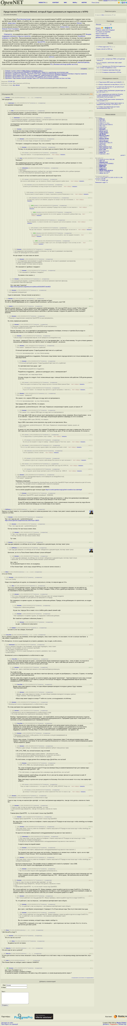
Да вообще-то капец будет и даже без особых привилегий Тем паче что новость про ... (54, 791)
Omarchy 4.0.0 (103, 162)
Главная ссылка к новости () (24, 71)
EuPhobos (8, 509)
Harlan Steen (64, 27)
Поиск (93, 2)
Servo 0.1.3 (102, 122)
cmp (21, 158)
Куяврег (14, 627)
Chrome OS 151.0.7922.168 (106, 159)
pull (107, 180)
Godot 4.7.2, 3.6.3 (104, 123)
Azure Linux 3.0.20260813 (106, 163)
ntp (14, 85)
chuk (7, 960)
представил (12, 23)
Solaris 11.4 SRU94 (104, 172)
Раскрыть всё (85, 94)
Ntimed (79, 23)
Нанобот (10, 298)
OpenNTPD (41, 42)
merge (103, 180)
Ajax (61, 94)
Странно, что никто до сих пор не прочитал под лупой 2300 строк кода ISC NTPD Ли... (52, 465)
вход (109, 0)
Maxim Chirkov (121, 1022)
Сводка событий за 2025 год (104, 49)
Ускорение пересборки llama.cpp (111, 70)
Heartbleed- (82, 36)
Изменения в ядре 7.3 (101, 182)
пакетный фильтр (83, 62)
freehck (11, 306)
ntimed (17, 85)
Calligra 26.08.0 (103, 133)
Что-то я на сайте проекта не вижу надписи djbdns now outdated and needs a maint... (51, 447)
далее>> (123, 155)
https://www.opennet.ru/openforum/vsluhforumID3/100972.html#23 (30, 286)
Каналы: (98, 28)
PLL (51, 64)
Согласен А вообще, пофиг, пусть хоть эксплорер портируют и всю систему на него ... (59, 243)
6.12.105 (110, 177)
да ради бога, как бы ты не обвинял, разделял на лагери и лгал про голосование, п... (55, 200)
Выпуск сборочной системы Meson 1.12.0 (111, 84)
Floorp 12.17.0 (103, 131)
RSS (91, 94)
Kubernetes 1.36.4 (104, 154)
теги (97, 2)
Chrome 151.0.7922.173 (105, 142)
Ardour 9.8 (102, 152)
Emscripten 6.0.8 (104, 151)
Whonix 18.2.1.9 (103, 173)
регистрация (114, 0)
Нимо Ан (8, 948)
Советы (110, 55)
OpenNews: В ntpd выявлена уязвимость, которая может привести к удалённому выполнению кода (36, 72)
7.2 (100, 180)
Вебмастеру (122, 1024)
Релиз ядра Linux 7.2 (105, 46)
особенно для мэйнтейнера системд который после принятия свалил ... (50, 186)
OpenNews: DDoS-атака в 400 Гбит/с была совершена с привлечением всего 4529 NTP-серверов (36, 75)
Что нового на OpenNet (103, 32)
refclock (51, 57)
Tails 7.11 (102, 160)
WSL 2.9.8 (102, 126)
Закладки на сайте (7, 1022)
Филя (6, 571)
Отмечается (8, 34)
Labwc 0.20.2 (103, 137)
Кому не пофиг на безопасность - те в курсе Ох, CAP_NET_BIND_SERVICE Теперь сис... (53, 786)
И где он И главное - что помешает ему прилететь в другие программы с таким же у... (54, 389)
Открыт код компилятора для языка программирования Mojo (108, 107)
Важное (110, 43)
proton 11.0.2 (102, 127)
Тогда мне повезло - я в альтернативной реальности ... (43, 154)
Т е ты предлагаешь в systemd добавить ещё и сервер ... (44, 436)
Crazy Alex (8, 634)
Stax (13, 585)
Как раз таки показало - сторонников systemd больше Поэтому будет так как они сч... (60, 229)
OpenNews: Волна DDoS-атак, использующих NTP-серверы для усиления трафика (31, 76)
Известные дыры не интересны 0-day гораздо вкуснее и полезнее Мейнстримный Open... (53, 384)
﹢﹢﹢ (26, 97)
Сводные (112, 30)
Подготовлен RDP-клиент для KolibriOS (110, 82)
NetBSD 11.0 (102, 169)
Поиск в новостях (101, 33)
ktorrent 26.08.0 (103, 141)
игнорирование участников (78, 977)
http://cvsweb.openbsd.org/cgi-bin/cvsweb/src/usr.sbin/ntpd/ (64, 489)
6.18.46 (105, 177)
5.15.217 (97, 179)
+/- (79, 94)
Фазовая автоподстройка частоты (65, 64)
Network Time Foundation (10, 29)
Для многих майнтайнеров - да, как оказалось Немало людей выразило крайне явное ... (52, 181)
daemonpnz (11, 103)
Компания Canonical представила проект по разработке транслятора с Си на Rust (110, 103)
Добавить (106, 1024)
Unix (103, 15)
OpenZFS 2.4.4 (103, 130)
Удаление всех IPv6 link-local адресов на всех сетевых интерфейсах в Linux (111, 67)
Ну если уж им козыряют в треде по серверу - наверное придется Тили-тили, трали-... (54, 442)
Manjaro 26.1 (103, 165)
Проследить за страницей (9, 1024)
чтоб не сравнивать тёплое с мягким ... (41, 452)
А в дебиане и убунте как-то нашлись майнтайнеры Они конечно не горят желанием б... (54, 460)
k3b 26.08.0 (102, 134)
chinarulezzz (25, 168)
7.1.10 (101, 177)
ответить (22, 97)
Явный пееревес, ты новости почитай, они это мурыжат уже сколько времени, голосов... (56, 222)
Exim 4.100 (102, 149)
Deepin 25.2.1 (103, 167)
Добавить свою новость (103, 37)
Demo (7, 930)
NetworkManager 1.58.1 (105, 148)
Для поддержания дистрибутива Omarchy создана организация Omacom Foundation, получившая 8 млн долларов (110, 96)
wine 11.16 (102, 128)
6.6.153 (116, 177)
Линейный (74, 94)
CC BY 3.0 (11, 81)
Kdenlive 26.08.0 (104, 138)
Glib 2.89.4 (102, 120)
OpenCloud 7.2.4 (103, 140)
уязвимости (6, 38)
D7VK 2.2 (102, 119)
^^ (27, 103)
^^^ (29, 103)
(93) (12, 94)
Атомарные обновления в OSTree (111, 72)
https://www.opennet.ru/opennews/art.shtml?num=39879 (22, 520)
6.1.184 (120, 177)
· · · (30, 97)
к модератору (38, 97)
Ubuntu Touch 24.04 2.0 (106, 170)
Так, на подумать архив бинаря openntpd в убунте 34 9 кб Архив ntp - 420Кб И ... (52, 471)
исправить (84, 68)
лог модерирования (89, 977)
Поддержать (114, 1024)
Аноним (7, 97)
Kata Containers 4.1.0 (105, 147)
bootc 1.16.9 (102, 145)
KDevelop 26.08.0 (104, 135)
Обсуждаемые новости (110, 78)
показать (62, 154)
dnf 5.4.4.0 (102, 144)
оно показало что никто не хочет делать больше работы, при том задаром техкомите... (57, 235)
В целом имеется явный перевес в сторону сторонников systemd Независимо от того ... (57, 194)
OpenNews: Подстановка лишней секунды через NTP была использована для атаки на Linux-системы (38, 78)
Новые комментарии (102, 35)
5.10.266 (103, 179)
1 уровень (67, 94)
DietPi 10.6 (102, 166)
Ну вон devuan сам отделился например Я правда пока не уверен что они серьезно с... (58, 208)
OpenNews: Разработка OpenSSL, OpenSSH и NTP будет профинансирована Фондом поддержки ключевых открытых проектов (46, 74)
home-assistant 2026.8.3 (106, 124)
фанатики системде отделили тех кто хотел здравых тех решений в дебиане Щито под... (58, 214)
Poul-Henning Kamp (23, 19)
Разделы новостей (102, 30)
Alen (12, 110)
